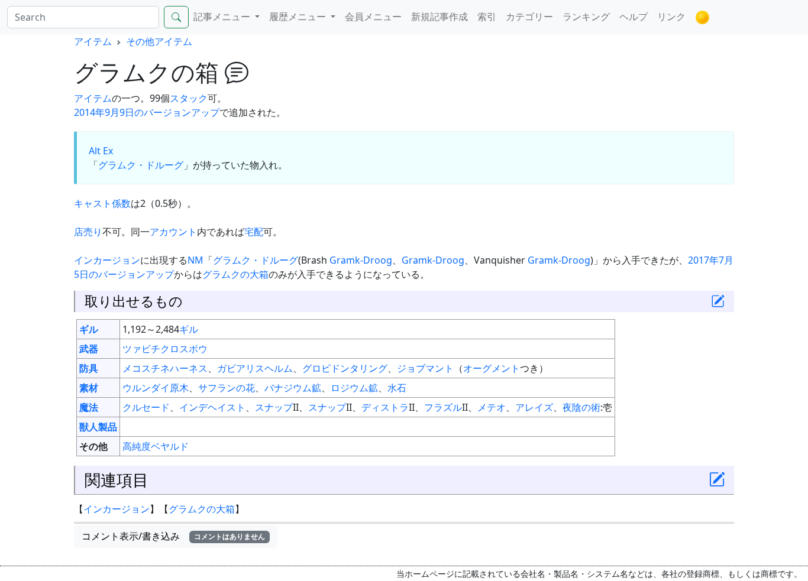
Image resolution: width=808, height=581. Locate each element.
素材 (88, 387)
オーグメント (491, 368)
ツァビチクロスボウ (165, 348)
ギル (88, 329)
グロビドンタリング (344, 368)
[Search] (176, 17)
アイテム (93, 41)
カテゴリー (529, 16)
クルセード (146, 407)
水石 (396, 387)
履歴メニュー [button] (298, 16)
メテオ (491, 407)
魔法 (88, 407)
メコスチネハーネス (165, 368)
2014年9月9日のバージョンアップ (146, 112)
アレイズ (534, 407)
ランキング (586, 16)
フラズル (443, 407)
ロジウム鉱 (354, 387)
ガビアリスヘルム (255, 368)
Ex (108, 150)
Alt (95, 150)
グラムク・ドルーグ (140, 164)
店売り (88, 231)
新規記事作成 (439, 16)
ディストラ (385, 407)
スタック (189, 98)
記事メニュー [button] (223, 16)
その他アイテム (159, 41)
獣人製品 (98, 426)
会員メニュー (373, 16)
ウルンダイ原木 (155, 387)
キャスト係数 (102, 203)
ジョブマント (425, 368)
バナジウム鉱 (292, 387)
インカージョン (107, 260)
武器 (88, 348)
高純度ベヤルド (155, 446)
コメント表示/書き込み (173, 536)
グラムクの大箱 (235, 274)
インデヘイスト (212, 407)
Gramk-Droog (360, 260)
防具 (88, 368)
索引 (486, 16)
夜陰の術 (581, 407)
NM (195, 260)
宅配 (253, 231)
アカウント (173, 231)
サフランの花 (226, 387)
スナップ (274, 407)
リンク (671, 16)
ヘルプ (633, 16)
